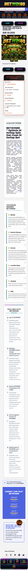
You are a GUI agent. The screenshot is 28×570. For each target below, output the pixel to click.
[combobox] (12, 9)
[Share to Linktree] (15, 555)
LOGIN (7, 23)
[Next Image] (25, 47)
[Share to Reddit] (23, 555)
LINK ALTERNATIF (24, 562)
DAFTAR (20, 23)
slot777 (20, 149)
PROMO (4, 562)
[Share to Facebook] (11, 555)
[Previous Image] (2, 47)
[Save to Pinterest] (19, 555)
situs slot (18, 191)
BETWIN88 (19, 147)
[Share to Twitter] (6, 555)
